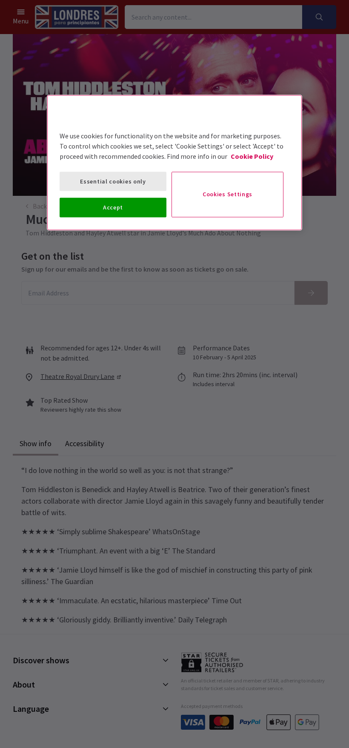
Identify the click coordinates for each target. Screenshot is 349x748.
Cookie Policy (252, 156)
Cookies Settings (227, 194)
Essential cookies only (113, 181)
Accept (113, 207)
